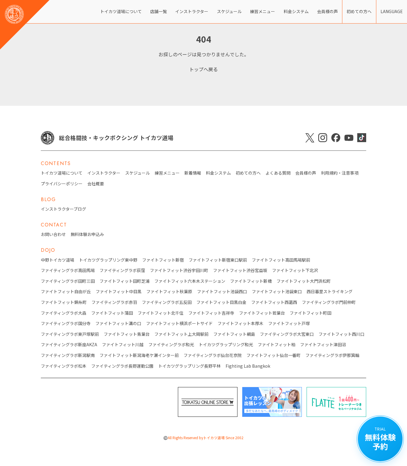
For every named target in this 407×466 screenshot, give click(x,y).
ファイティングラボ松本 (63, 366)
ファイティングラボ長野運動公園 (122, 366)
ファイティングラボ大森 (63, 313)
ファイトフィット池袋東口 (277, 291)
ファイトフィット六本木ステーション (189, 281)
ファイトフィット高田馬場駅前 (281, 260)
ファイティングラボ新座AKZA (69, 344)
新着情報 (192, 173)
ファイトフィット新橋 (251, 281)
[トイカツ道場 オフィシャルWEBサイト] (24, 24)
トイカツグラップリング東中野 (108, 260)
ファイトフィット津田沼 (323, 344)
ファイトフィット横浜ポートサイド (179, 323)
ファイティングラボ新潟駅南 (68, 355)
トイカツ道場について (121, 11)
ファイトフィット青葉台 (127, 334)
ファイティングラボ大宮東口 (287, 334)
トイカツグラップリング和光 (226, 344)
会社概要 (95, 184)
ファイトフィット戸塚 (289, 323)
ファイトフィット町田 (310, 313)
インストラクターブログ (63, 209)
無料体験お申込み (87, 234)
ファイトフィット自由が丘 (66, 291)
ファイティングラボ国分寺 (66, 323)
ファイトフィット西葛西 (274, 302)
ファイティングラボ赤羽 (114, 302)
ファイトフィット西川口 (341, 334)
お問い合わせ (53, 234)
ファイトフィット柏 (276, 344)
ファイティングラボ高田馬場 (68, 270)
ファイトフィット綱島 (234, 334)
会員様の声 (327, 11)
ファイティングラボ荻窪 (122, 270)
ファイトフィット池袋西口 (222, 291)
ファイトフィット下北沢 (295, 270)
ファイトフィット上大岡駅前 (181, 334)
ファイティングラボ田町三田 (68, 281)
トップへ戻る (203, 69)
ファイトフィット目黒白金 (221, 302)
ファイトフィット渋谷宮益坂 (240, 270)
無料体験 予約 (380, 439)
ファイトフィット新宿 (163, 260)
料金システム (296, 11)
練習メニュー (262, 11)
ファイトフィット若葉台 (262, 313)
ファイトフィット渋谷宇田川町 (179, 270)
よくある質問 (278, 173)
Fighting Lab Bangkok (248, 366)
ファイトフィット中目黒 (119, 291)
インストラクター (191, 11)
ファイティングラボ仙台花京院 (213, 355)
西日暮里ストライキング (329, 291)
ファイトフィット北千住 (161, 313)
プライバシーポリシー (62, 184)
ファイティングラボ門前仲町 (329, 302)
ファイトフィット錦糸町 (64, 302)
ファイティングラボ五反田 (167, 302)
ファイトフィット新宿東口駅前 (218, 260)
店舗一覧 (158, 11)
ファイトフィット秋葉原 (169, 291)
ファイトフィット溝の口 (118, 323)
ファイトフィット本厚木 (240, 323)
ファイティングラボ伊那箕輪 (332, 355)
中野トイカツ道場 (57, 260)
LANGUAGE (391, 11)
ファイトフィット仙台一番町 (273, 355)
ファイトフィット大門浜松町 (303, 281)
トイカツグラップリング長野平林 (189, 366)
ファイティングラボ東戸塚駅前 (70, 334)
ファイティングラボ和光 (171, 344)
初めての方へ (359, 11)
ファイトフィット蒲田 (112, 313)
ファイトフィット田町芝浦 (125, 281)
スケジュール (229, 11)
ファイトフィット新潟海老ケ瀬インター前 (139, 355)
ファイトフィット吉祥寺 (211, 313)
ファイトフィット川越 (123, 344)
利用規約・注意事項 (339, 173)
